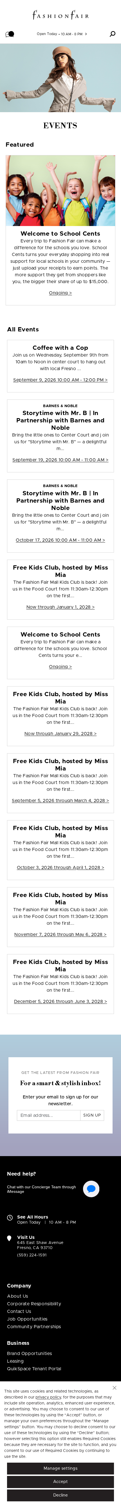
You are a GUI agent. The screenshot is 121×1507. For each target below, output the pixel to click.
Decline (60, 1495)
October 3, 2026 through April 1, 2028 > (60, 867)
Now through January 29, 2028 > (60, 733)
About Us (17, 1296)
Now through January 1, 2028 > (60, 607)
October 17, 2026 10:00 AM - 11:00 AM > (60, 540)
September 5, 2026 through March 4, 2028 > (60, 800)
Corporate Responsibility (34, 1304)
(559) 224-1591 (32, 1255)
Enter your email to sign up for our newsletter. (60, 1100)
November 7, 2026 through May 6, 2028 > (60, 934)
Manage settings (60, 1468)
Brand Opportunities (29, 1353)
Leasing (15, 1361)
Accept (60, 1482)
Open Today (47, 34)
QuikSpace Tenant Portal (34, 1369)
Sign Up (92, 1115)
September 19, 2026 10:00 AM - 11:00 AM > (60, 460)
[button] (10, 34)
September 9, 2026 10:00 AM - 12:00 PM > (60, 380)
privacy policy (48, 1397)
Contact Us (19, 1311)
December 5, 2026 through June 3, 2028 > (60, 1001)
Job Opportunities (27, 1319)
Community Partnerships (34, 1326)
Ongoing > (60, 293)
